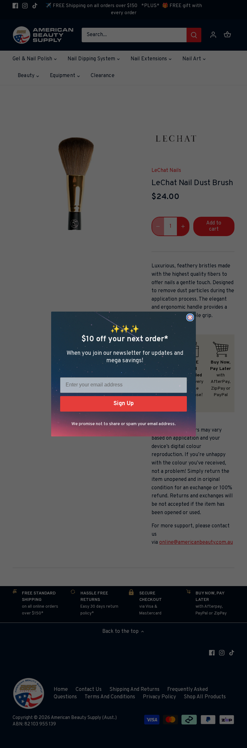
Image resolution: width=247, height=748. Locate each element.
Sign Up (124, 403)
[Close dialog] (190, 317)
